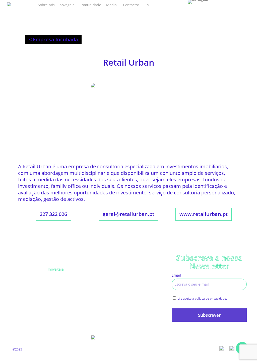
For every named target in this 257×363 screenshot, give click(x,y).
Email (176, 275)
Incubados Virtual (103, 280)
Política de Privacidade (147, 280)
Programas (57, 280)
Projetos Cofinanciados (147, 269)
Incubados (97, 269)
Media (93, 303)
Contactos (136, 303)
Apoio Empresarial (63, 303)
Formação (56, 292)
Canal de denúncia (144, 292)
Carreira (95, 292)
